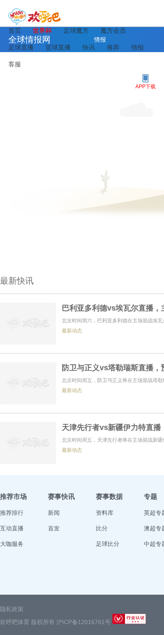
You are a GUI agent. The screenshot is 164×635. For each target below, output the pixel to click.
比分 (102, 528)
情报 (137, 47)
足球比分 (107, 543)
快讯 (88, 47)
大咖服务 (12, 543)
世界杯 (42, 30)
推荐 (113, 47)
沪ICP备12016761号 (83, 622)
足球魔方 (76, 30)
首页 (14, 30)
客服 (14, 64)
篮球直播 (58, 47)
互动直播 (12, 528)
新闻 (54, 512)
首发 (54, 528)
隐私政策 (12, 609)
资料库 (105, 512)
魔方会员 (113, 30)
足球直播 (21, 47)
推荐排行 (12, 512)
